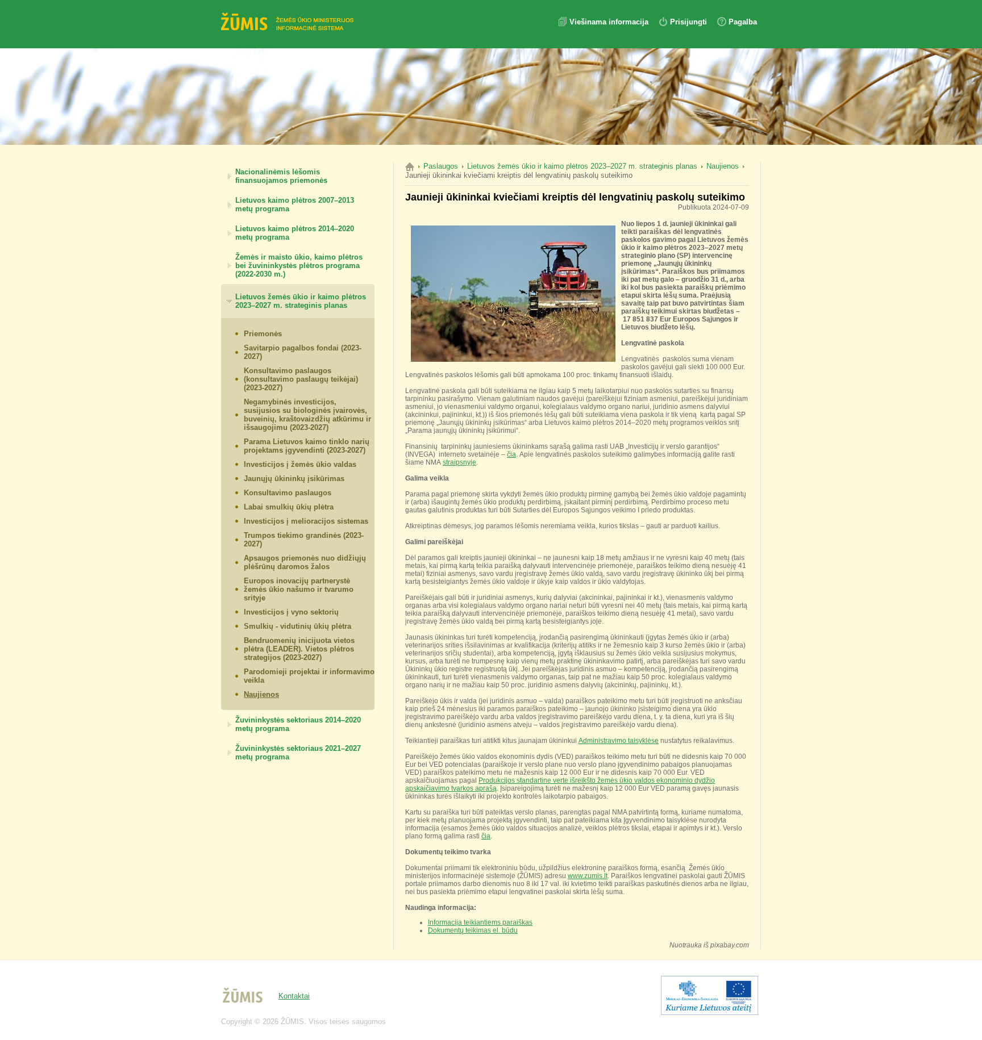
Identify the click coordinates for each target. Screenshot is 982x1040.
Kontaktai (294, 996)
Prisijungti (688, 22)
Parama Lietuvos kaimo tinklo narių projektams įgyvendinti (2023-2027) (306, 445)
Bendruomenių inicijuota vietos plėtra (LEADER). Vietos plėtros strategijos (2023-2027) (299, 649)
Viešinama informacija (610, 22)
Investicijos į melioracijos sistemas (306, 521)
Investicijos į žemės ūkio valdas (300, 464)
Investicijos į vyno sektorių (291, 612)
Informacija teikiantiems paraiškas (480, 922)
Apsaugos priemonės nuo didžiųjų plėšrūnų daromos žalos (305, 562)
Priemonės (263, 333)
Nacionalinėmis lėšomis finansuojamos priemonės (281, 176)
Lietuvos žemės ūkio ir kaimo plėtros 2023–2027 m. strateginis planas (300, 301)
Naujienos (261, 694)
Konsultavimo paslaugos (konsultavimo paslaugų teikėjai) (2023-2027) (301, 379)
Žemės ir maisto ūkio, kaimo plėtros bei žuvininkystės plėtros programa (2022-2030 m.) (299, 265)
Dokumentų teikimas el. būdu (473, 930)
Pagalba (743, 22)
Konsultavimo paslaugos (287, 492)
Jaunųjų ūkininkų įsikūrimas (294, 478)
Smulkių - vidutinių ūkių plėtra (297, 626)
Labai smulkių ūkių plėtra (289, 507)
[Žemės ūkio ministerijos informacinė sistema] (289, 22)
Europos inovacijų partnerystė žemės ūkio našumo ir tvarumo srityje (298, 589)
